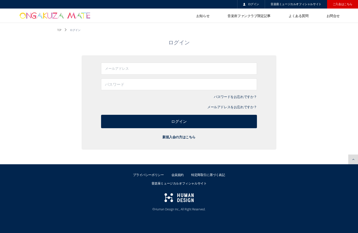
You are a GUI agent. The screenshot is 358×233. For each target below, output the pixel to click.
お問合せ (333, 15)
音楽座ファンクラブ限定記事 (249, 15)
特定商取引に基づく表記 (208, 175)
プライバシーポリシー (148, 175)
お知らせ (202, 15)
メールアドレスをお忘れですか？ (232, 107)
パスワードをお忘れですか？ (235, 96)
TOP (59, 30)
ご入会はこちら (342, 4)
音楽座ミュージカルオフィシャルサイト (296, 4)
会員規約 (177, 175)
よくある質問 (299, 15)
